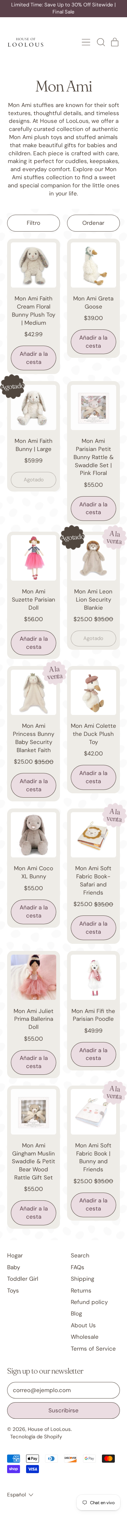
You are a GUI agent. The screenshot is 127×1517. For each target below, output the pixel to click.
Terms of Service (93, 1348)
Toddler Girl (22, 1278)
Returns (81, 1290)
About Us (83, 1325)
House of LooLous (49, 1429)
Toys (13, 1290)
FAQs (77, 1267)
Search (80, 1255)
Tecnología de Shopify (36, 1436)
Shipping (82, 1278)
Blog (76, 1313)
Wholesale (85, 1336)
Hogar (15, 1255)
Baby (13, 1267)
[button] (101, 42)
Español (16, 1494)
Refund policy (89, 1302)
